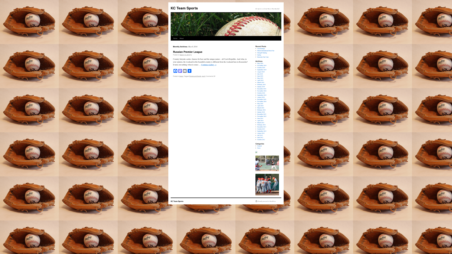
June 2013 (260, 137)
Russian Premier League (187, 52)
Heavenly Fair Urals (263, 57)
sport (203, 76)
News (181, 76)
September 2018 (261, 95)
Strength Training (262, 53)
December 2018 (261, 89)
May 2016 (260, 103)
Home (175, 38)
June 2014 (260, 118)
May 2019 (260, 78)
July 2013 (260, 135)
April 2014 (260, 120)
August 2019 (261, 72)
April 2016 (260, 106)
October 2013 (261, 129)
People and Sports (195, 76)
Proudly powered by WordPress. (267, 201)
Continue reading (208, 64)
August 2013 (261, 133)
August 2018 (261, 97)
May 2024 (260, 63)
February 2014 (261, 125)
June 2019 (260, 76)
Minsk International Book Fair (265, 51)
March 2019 (260, 82)
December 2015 (261, 114)
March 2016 (260, 108)
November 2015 (261, 116)
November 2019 (261, 65)
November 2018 (261, 91)
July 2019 (260, 74)
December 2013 (261, 127)
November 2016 (261, 101)
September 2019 (261, 70)
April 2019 (260, 80)
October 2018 (261, 93)
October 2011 (261, 139)
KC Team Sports (184, 7)
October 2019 (261, 67)
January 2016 (261, 112)
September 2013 (261, 131)
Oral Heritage (261, 48)
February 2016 (261, 110)
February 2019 (261, 84)
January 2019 (261, 86)
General (259, 146)
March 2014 (260, 122)
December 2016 (261, 99)
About (182, 38)
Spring (259, 55)
